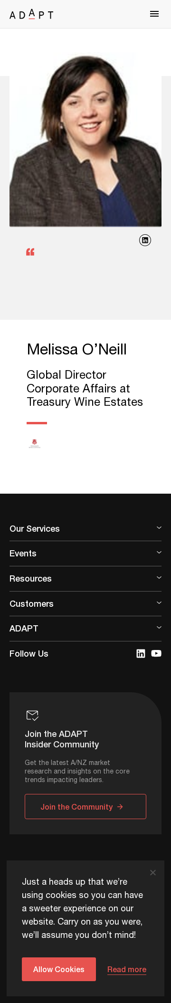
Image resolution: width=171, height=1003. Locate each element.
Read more (126, 969)
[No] (152, 872)
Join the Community (76, 806)
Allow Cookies (59, 969)
